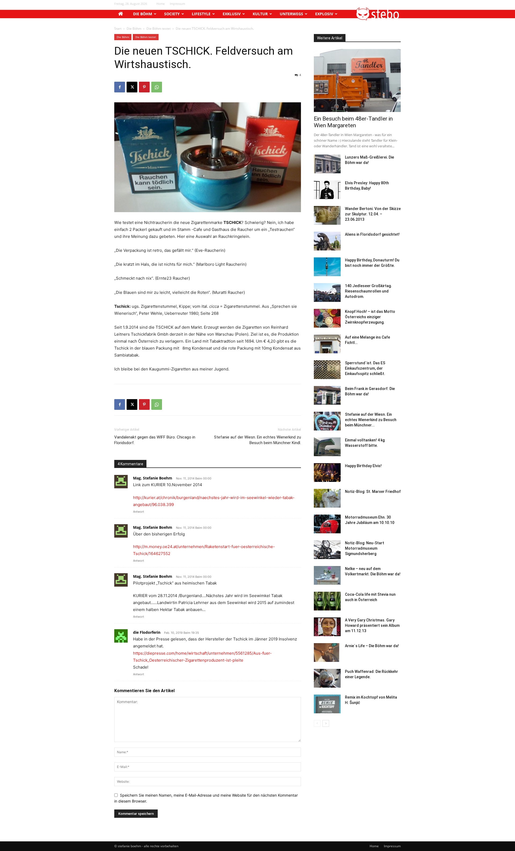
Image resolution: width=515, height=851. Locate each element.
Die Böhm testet (158, 28)
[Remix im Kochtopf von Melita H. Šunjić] (327, 704)
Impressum (177, 4)
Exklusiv (232, 13)
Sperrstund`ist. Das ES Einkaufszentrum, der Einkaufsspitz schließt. (365, 368)
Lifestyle (201, 13)
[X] (132, 87)
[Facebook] (119, 87)
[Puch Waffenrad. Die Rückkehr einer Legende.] (327, 678)
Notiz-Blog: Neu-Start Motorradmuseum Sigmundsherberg (364, 548)
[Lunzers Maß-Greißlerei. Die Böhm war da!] (327, 164)
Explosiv (324, 13)
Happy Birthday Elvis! (363, 466)
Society (172, 13)
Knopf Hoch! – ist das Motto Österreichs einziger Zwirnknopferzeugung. (370, 316)
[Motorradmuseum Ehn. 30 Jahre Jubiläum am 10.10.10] (327, 524)
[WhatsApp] (156, 87)
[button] (378, 18)
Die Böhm (142, 13)
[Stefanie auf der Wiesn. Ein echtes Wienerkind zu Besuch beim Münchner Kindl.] (327, 421)
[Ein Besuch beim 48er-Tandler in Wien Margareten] (357, 80)
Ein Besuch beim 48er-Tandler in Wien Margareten (353, 122)
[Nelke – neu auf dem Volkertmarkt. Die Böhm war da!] (327, 575)
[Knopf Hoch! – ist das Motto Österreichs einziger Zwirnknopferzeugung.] (327, 318)
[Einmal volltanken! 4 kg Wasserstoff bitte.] (327, 446)
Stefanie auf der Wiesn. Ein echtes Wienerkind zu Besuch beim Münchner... (370, 419)
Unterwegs (291, 13)
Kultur (260, 13)
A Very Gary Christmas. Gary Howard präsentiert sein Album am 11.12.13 (372, 625)
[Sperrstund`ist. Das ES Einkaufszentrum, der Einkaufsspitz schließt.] (327, 369)
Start (118, 28)
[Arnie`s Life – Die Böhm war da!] (327, 652)
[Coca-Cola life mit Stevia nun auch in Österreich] (327, 601)
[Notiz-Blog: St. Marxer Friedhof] (327, 498)
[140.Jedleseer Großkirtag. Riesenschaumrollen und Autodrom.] (327, 292)
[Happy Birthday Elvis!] (327, 472)
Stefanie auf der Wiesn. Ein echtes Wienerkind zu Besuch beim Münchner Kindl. (257, 440)
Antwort (138, 511)
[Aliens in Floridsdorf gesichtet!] (327, 241)
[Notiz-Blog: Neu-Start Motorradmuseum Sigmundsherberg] (327, 549)
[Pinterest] (144, 87)
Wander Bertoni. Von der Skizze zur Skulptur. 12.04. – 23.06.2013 (373, 214)
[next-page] (325, 723)
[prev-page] (317, 723)
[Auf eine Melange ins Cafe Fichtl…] (327, 344)
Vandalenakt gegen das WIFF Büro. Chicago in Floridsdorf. (154, 440)
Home (160, 4)
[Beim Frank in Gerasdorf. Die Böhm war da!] (327, 395)
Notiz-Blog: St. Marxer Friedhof (373, 491)
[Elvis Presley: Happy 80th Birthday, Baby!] (327, 189)
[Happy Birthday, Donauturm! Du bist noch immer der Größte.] (327, 266)
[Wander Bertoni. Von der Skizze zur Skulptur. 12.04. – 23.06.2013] (327, 215)
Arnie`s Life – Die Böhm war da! (372, 646)
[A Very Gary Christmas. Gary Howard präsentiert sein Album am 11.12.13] (327, 626)
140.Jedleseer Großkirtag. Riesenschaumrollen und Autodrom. (368, 291)
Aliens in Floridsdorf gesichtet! (372, 234)
